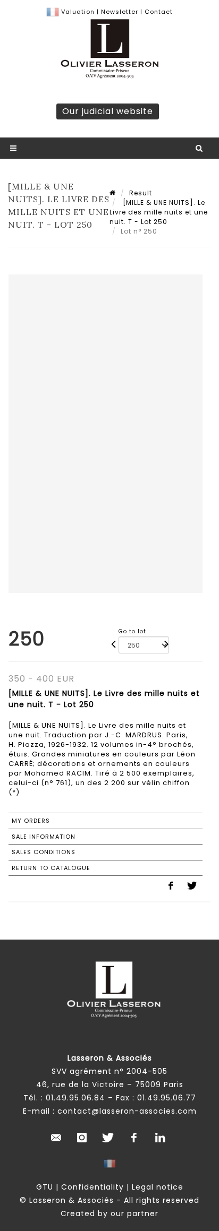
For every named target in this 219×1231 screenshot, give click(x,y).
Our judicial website (107, 111)
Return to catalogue (51, 868)
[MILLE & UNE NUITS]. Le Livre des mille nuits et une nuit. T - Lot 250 (159, 212)
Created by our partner (109, 1213)
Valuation (78, 11)
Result (140, 192)
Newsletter (118, 11)
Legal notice (157, 1187)
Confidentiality (92, 1187)
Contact (159, 11)
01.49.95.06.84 (75, 1097)
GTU (44, 1187)
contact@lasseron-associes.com (127, 1111)
